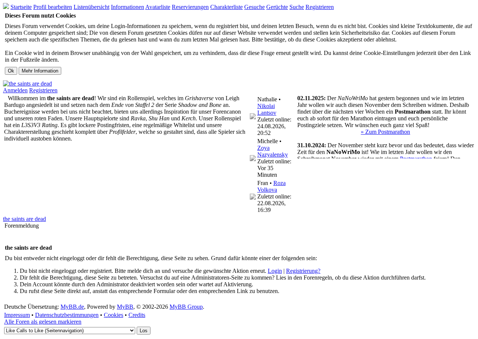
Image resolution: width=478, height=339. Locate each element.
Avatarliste (157, 7)
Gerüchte (277, 7)
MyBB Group (186, 306)
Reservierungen (190, 7)
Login (275, 271)
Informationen (127, 7)
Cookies (113, 315)
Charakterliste (226, 7)
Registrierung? (303, 271)
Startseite (21, 7)
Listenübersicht (91, 7)
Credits (136, 315)
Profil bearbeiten (52, 7)
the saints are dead (24, 219)
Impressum (17, 315)
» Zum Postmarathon (385, 132)
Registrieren (319, 7)
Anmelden (15, 90)
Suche (296, 7)
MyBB (125, 306)
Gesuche (254, 7)
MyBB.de (72, 306)
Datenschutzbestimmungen (67, 315)
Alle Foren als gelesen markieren (42, 321)
